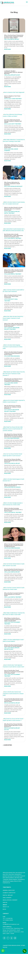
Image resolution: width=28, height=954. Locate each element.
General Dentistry (9, 890)
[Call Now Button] (25, 951)
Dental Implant (14, 39)
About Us (6, 906)
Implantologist (15, 75)
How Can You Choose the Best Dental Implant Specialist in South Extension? (13, 461)
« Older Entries (7, 745)
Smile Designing (15, 356)
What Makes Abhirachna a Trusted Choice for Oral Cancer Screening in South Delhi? (14, 146)
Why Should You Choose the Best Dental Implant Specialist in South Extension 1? (13, 725)
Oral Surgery (7, 897)
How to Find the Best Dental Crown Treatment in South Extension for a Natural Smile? (13, 700)
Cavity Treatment (16, 123)
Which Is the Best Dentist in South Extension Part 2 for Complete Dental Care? (13, 209)
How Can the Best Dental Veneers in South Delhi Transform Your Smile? (14, 570)
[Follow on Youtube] (15, 937)
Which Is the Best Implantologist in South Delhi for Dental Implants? (13, 645)
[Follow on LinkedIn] (11, 937)
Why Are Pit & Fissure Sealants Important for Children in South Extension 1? (12, 407)
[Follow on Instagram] (4, 937)
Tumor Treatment (16, 98)
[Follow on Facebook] (7, 937)
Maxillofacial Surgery (10, 900)
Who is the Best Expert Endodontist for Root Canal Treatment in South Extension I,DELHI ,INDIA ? (13, 36)
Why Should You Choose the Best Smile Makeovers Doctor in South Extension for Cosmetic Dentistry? (13, 435)
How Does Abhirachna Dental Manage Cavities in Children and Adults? (13, 121)
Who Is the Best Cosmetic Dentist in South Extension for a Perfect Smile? (14, 594)
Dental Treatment (9, 213)
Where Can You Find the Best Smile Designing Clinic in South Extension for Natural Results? (13, 545)
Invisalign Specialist (16, 186)
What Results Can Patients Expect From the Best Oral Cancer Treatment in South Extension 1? (13, 380)
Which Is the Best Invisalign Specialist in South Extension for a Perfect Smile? (13, 510)
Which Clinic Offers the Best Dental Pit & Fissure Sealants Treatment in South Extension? (13, 271)
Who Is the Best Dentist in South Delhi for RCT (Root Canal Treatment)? (12, 296)
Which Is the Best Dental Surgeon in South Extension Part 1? (13, 485)
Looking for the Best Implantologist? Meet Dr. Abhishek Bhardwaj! (13, 72)
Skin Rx (5, 902)
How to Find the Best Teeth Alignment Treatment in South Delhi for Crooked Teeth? (13, 672)
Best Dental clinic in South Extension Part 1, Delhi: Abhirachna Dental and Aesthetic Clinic (13, 235)
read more (7, 49)
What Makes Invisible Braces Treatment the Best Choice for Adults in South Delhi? (12, 619)
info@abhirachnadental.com (11, 924)
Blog (4, 909)
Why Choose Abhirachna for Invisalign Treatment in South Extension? (12, 184)
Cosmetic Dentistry (9, 892)
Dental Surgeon (15, 487)
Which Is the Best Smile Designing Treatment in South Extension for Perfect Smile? (13, 353)
